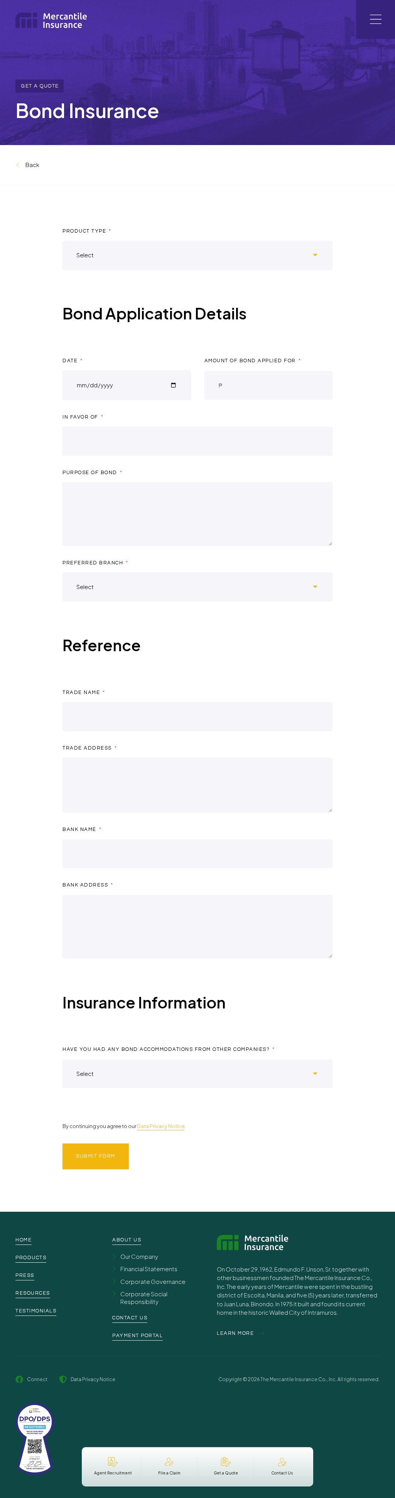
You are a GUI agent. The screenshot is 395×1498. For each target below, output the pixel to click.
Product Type (85, 231)
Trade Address (87, 748)
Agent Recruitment (113, 1473)
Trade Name (82, 692)
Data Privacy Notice (160, 1126)
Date (70, 360)
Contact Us (282, 1473)
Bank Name (80, 829)
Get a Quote (226, 1473)
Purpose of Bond (90, 472)
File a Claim (169, 1473)
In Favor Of (81, 417)
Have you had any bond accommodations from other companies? (167, 1049)
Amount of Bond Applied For (251, 360)
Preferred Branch (93, 563)
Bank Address (86, 885)
